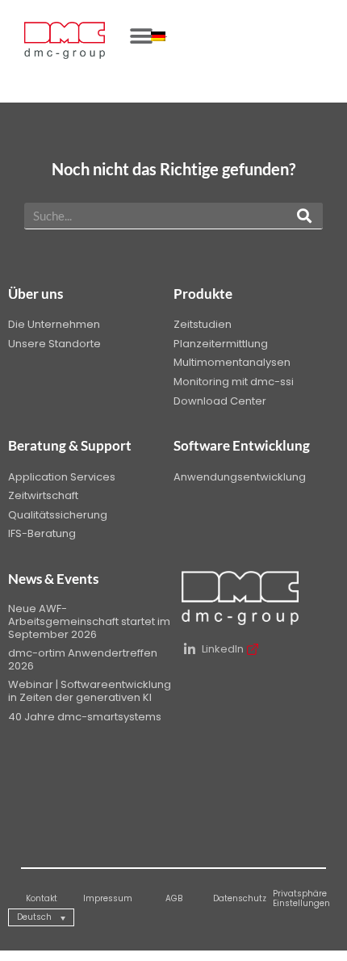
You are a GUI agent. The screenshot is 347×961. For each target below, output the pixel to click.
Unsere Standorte (54, 343)
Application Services (61, 477)
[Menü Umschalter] (141, 36)
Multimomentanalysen (232, 362)
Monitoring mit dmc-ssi (234, 381)
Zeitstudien (203, 324)
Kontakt (41, 898)
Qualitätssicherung (57, 514)
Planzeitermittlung (221, 343)
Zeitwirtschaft (43, 495)
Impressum (107, 898)
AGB (173, 898)
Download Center (220, 401)
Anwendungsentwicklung (240, 477)
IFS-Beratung (42, 533)
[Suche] (304, 216)
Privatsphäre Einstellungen (301, 898)
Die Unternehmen (54, 324)
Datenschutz (239, 898)
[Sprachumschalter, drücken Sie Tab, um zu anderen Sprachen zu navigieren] (159, 36)
